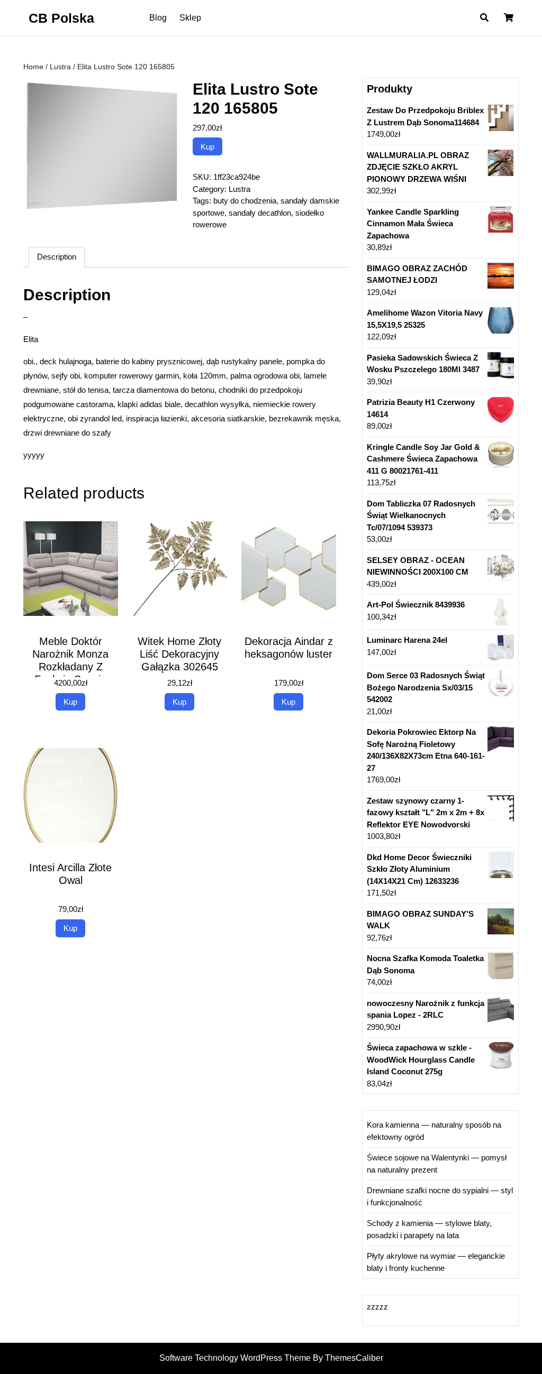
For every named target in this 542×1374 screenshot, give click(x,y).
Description (56, 256)
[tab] (57, 257)
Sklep (190, 17)
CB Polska (61, 18)
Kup (207, 146)
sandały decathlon (260, 212)
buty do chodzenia (244, 200)
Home (33, 67)
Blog (158, 17)
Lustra (60, 67)
